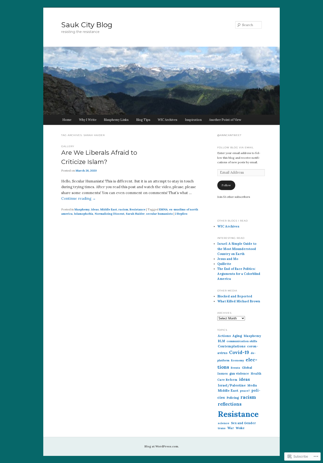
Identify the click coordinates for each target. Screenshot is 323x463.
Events (235, 367)
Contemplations (231, 346)
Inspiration (193, 120)
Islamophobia (83, 213)
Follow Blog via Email (235, 147)
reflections (229, 404)
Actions (224, 336)
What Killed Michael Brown (238, 301)
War (230, 428)
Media (252, 385)
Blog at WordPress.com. (161, 446)
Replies (181, 213)
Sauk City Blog (86, 24)
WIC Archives (167, 120)
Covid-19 (239, 352)
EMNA (163, 209)
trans (222, 428)
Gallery (67, 146)
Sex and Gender (243, 423)
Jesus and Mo (227, 259)
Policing (233, 398)
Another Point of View (225, 120)
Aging (237, 336)
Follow (226, 185)
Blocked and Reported (234, 296)
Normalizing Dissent (109, 213)
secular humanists (159, 213)
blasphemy (82, 209)
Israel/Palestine (232, 385)
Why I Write (87, 120)
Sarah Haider (135, 213)
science (223, 423)
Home (66, 120)
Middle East (108, 209)
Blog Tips (143, 120)
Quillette (224, 264)
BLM (221, 341)
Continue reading (78, 198)
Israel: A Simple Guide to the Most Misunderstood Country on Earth (236, 249)
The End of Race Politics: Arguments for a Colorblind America (238, 274)
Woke (240, 428)
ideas (95, 209)
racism (123, 209)
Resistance (137, 209)
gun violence (239, 374)
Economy (237, 360)
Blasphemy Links (116, 120)
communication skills (242, 341)
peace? (245, 390)
